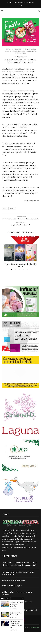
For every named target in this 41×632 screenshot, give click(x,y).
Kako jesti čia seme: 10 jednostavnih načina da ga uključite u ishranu (18, 573)
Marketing (30, 2)
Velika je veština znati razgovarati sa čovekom (17, 593)
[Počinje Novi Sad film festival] (5, 614)
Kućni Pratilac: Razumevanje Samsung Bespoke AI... (16, 624)
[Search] (39, 11)
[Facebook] (19, 5)
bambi (4, 208)
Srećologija (18, 49)
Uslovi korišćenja (19, 2)
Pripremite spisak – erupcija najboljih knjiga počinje (20, 265)
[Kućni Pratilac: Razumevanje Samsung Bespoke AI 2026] (5, 623)
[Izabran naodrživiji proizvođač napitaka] (5, 604)
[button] (3, 253)
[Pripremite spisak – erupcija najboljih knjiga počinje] (20, 248)
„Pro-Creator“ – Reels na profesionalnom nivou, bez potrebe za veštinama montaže (19, 563)
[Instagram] (21, 5)
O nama (9, 2)
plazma (12, 208)
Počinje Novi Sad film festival (15, 614)
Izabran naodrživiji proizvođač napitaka (16, 604)
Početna (8, 49)
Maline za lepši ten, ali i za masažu (13, 580)
